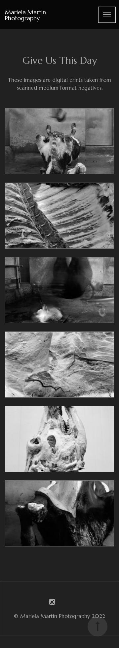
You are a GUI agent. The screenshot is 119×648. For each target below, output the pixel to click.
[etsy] (67, 602)
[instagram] (52, 602)
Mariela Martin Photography (25, 15)
